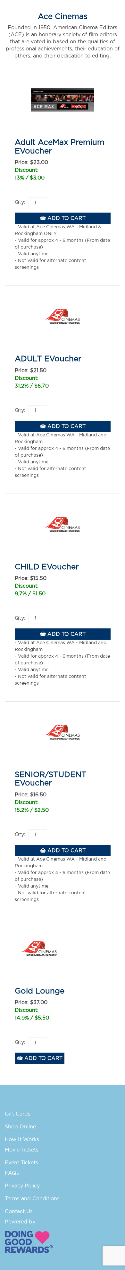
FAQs (12, 1173)
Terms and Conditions (32, 1198)
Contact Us (19, 1211)
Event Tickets (21, 1162)
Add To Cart (66, 218)
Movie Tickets (21, 1149)
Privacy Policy (22, 1185)
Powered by (20, 1221)
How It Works (22, 1139)
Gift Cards (17, 1114)
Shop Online (20, 1126)
